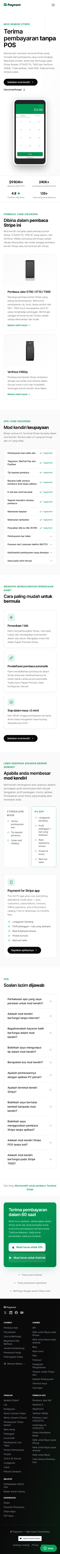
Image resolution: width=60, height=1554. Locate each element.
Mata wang (9, 1429)
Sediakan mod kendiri (18, 82)
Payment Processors (14, 1507)
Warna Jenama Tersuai (15, 1417)
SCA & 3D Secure (12, 1458)
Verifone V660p (40, 1413)
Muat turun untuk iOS (29, 1247)
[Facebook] (16, 1312)
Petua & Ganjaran (12, 1471)
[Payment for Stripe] (12, 5)
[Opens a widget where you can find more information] (48, 1548)
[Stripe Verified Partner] (30, 1538)
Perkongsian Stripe (13, 1356)
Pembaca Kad (11, 1327)
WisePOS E (38, 1409)
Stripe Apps (10, 1511)
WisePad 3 (37, 1404)
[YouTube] (21, 1312)
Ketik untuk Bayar (41, 1454)
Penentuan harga (12, 1352)
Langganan (9, 1462)
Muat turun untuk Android (29, 1257)
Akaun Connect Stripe (15, 1413)
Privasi (35, 1545)
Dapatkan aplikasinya (22, 950)
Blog (34, 1347)
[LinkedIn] (10, 1312)
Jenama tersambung (14, 1348)
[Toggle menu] (53, 5)
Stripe (7, 1502)
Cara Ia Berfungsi (12, 1336)
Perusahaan (10, 1332)
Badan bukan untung (14, 1491)
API (34, 1327)
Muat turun (37, 1351)
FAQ (34, 1355)
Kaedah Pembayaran (43, 1379)
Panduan (36, 1360)
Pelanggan (9, 1433)
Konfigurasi (9, 1409)
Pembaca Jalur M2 (41, 1400)
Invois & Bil (9, 1438)
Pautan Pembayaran (14, 1449)
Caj (5, 1404)
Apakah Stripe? (11, 1400)
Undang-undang (21, 1545)
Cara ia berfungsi (13, 89)
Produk (7, 1454)
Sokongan (37, 1387)
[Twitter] (5, 1312)
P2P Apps (9, 1515)
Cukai (6, 1467)
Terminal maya (39, 1383)
